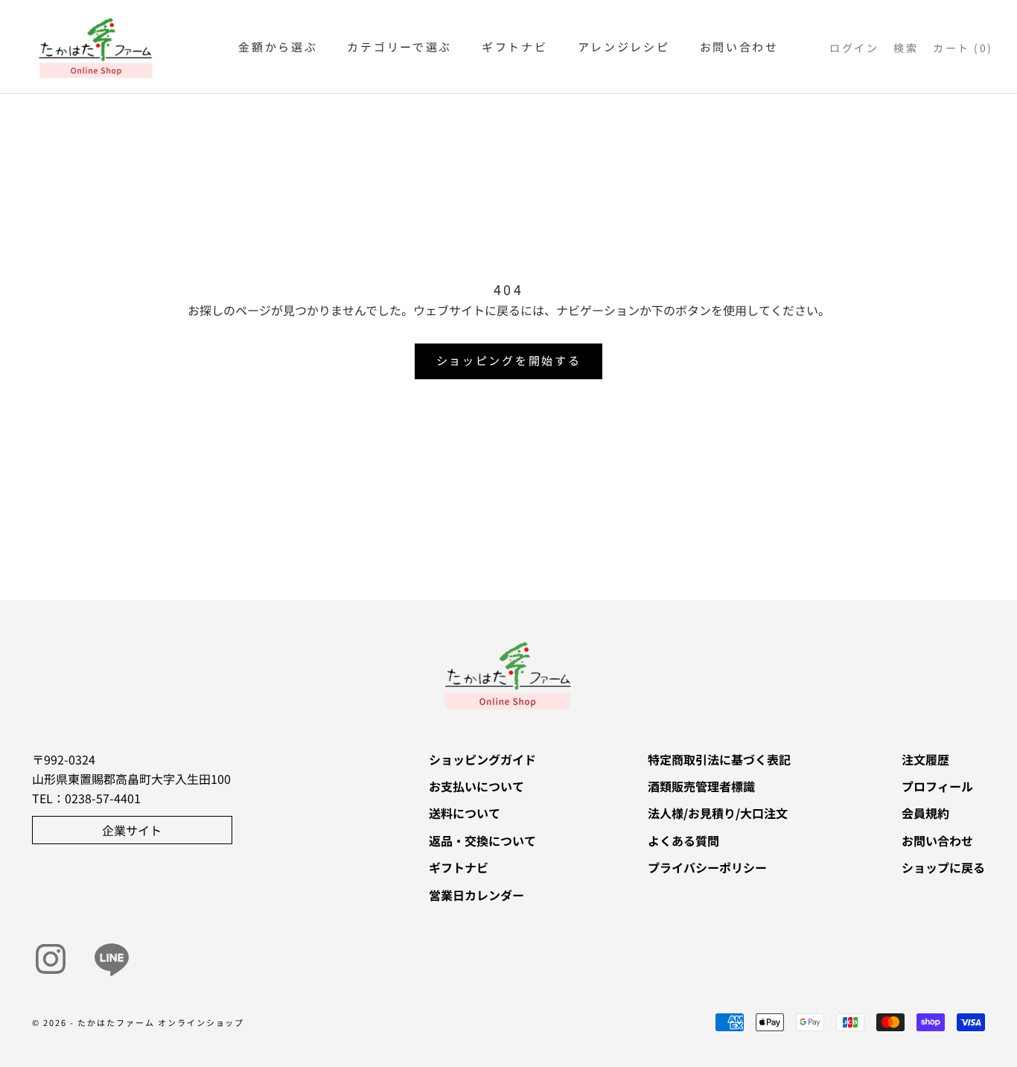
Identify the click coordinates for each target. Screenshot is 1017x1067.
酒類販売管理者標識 (701, 786)
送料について (464, 813)
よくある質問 (683, 840)
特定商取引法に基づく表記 (719, 759)
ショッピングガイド (482, 759)
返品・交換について (482, 840)
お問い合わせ (739, 46)
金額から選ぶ (277, 46)
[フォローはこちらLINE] (111, 959)
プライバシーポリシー (707, 867)
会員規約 (925, 813)
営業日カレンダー (476, 895)
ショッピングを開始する (508, 360)
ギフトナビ (515, 46)
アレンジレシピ (624, 46)
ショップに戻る (943, 867)
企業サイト (132, 830)
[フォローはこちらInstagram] (50, 959)
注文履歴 (925, 759)
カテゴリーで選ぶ (399, 46)
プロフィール (937, 786)
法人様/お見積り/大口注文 (718, 813)
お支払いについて (476, 786)
